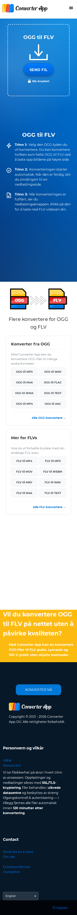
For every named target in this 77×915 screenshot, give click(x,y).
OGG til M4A (24, 382)
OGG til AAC (53, 403)
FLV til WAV (53, 482)
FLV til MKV (24, 482)
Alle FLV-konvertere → (49, 507)
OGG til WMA (24, 393)
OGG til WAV (52, 371)
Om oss (9, 857)
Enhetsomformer (16, 867)
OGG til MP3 (24, 371)
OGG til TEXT (52, 393)
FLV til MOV (24, 471)
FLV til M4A (24, 493)
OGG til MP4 (24, 403)
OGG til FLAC (53, 382)
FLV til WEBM (52, 471)
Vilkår (7, 760)
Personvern (12, 765)
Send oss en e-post (18, 852)
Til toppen (60, 908)
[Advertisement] (38, 563)
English (11, 896)
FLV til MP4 (24, 461)
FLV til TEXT (53, 493)
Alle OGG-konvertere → (49, 418)
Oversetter (11, 872)
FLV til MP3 (53, 461)
